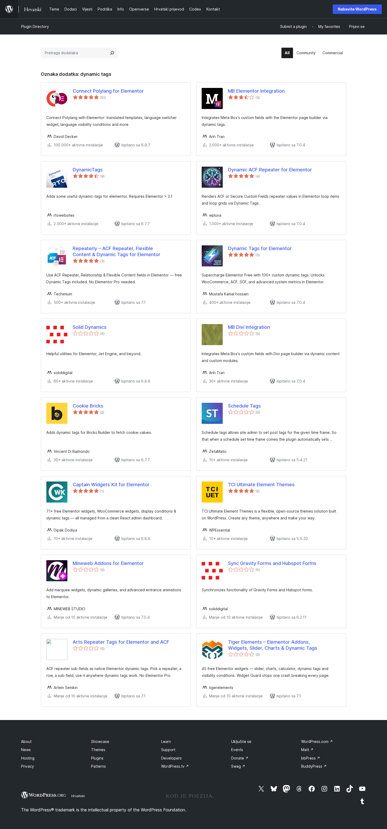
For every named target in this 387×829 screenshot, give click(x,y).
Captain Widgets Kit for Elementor (111, 484)
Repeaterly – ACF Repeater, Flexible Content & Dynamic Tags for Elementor (116, 251)
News (26, 749)
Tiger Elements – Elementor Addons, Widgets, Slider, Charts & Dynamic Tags (272, 645)
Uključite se (241, 741)
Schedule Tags (244, 406)
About (26, 741)
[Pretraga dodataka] (112, 53)
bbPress (310, 758)
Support (168, 749)
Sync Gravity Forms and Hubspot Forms (272, 563)
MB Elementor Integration (256, 91)
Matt (307, 749)
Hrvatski (78, 796)
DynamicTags (88, 169)
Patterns (98, 766)
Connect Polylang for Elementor (108, 91)
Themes (98, 749)
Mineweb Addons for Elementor (108, 563)
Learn (166, 741)
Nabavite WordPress (357, 9)
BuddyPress (314, 766)
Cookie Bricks (88, 406)
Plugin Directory (35, 26)
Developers (171, 758)
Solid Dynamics (90, 327)
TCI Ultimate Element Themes (261, 484)
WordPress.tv (175, 766)
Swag (238, 766)
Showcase (100, 741)
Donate (240, 758)
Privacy (27, 766)
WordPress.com (317, 741)
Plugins (97, 758)
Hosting (27, 758)
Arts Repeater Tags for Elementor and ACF (121, 642)
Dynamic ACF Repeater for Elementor (270, 169)
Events (237, 749)
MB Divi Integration (249, 327)
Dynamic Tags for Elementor (260, 248)
